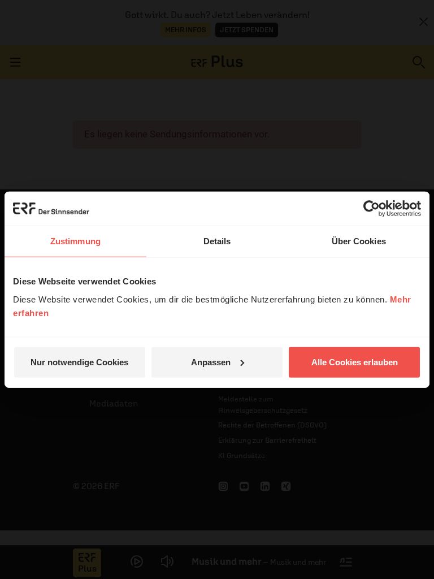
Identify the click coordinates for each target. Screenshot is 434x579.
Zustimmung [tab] (75, 241)
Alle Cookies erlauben (354, 361)
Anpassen (211, 361)
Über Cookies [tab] (359, 241)
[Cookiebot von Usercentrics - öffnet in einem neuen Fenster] (371, 208)
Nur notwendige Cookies (79, 361)
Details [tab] (217, 241)
